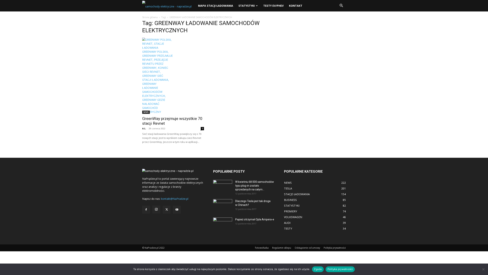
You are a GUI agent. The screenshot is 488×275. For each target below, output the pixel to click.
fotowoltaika (262, 247)
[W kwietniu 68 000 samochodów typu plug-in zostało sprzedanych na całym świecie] (222, 185)
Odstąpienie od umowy (307, 247)
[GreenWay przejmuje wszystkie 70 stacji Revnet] (173, 76)
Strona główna (150, 17)
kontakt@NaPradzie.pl (174, 199)
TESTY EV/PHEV (273, 5)
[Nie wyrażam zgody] (483, 269)
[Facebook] (146, 210)
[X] (166, 210)
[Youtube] (177, 210)
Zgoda (318, 269)
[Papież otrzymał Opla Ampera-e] (222, 222)
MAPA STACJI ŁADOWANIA (215, 5)
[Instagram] (156, 209)
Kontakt (295, 5)
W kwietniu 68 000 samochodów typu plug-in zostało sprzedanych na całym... (254, 185)
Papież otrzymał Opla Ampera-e (254, 219)
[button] (341, 6)
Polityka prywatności (335, 247)
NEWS (146, 112)
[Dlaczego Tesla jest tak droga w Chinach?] (222, 206)
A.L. (144, 128)
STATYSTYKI (246, 5)
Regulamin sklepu (281, 247)
